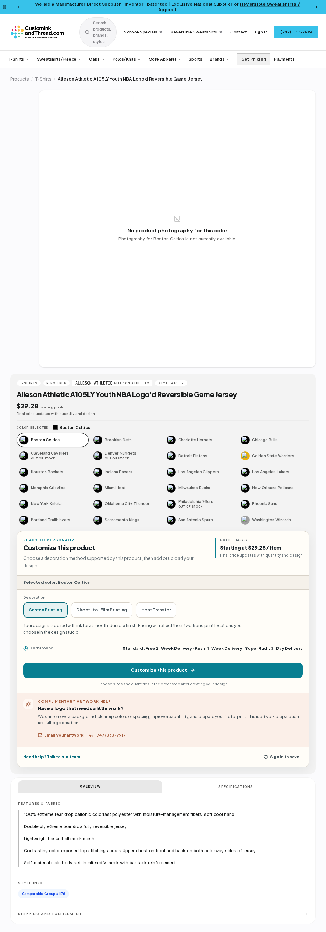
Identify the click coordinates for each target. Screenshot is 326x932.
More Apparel (162, 59)
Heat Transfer (156, 609)
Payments (284, 59)
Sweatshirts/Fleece (57, 59)
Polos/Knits (124, 59)
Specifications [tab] (235, 787)
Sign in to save (284, 756)
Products (19, 79)
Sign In (260, 32)
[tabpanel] (177, 228)
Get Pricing (253, 59)
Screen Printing (45, 609)
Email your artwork (63, 735)
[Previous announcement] (18, 7)
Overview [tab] (90, 786)
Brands (217, 59)
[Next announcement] (316, 7)
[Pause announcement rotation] (4, 7)
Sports (195, 59)
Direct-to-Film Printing (101, 609)
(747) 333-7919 (296, 32)
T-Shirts (16, 59)
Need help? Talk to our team (51, 756)
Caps (94, 59)
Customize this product (159, 670)
